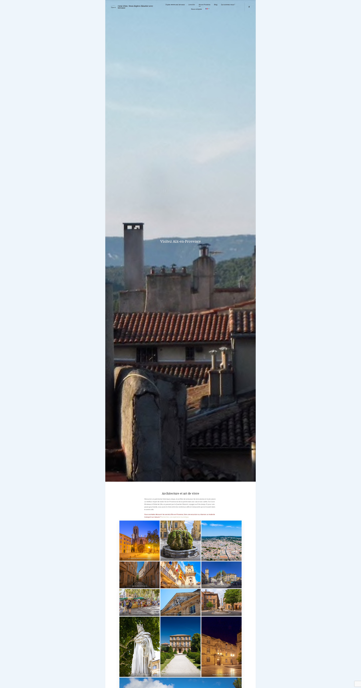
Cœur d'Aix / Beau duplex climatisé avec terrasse (135, 7)
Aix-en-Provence (204, 5)
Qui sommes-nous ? (228, 5)
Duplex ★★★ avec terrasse (175, 5)
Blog (215, 5)
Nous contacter (196, 9)
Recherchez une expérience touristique (174, 517)
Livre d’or (191, 5)
